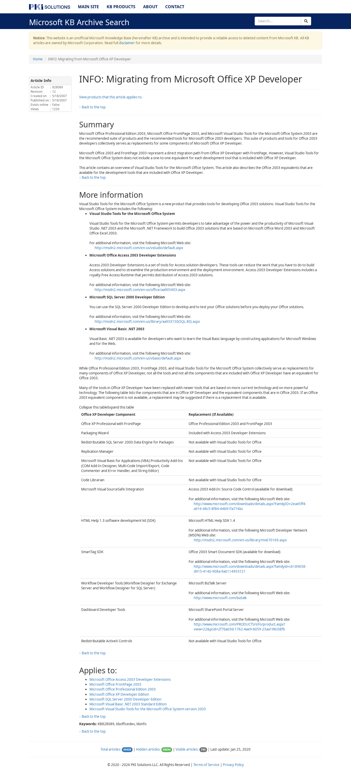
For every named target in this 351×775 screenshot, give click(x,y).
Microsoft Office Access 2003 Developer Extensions (130, 679)
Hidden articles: (148, 749)
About (150, 7)
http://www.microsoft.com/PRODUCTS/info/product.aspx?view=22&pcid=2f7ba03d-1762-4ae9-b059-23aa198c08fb (239, 626)
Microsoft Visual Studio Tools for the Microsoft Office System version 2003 (147, 709)
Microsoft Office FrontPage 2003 (115, 684)
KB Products (121, 7)
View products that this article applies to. (111, 97)
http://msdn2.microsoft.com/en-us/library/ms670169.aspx (240, 540)
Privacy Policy (233, 764)
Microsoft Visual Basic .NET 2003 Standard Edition (128, 704)
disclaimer (127, 43)
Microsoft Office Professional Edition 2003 (122, 689)
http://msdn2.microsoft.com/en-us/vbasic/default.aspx (138, 358)
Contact (174, 7)
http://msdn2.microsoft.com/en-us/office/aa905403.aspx (140, 289)
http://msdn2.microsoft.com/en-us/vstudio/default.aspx (139, 247)
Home (38, 59)
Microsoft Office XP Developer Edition (119, 694)
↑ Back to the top (92, 107)
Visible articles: (187, 749)
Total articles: (110, 749)
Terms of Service (206, 764)
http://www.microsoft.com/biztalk (220, 598)
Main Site (88, 7)
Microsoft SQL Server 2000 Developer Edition (125, 699)
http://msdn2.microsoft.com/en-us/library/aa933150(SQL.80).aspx (147, 321)
